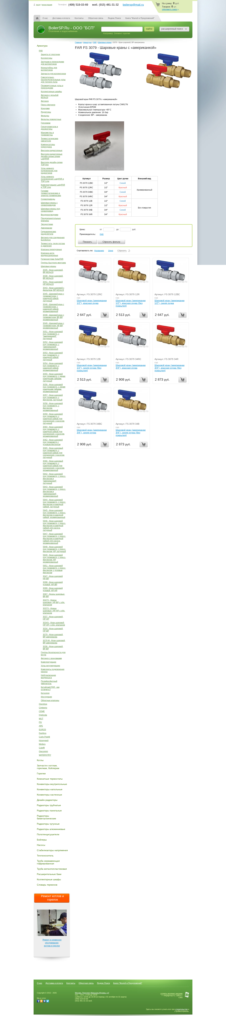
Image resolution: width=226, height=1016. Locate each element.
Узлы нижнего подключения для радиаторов (49, 170)
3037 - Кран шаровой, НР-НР (53, 618)
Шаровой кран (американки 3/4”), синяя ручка (92, 431)
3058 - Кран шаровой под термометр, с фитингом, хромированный (53, 407)
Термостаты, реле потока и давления (53, 244)
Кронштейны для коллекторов (49, 69)
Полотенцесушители (48, 834)
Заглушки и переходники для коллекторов (52, 63)
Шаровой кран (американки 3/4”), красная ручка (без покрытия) (169, 368)
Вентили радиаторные (51, 150)
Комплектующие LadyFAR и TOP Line (53, 186)
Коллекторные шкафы (51, 91)
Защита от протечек (50, 54)
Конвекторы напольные (49, 789)
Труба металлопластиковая (52, 868)
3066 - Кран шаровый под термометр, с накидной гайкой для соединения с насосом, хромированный (54, 465)
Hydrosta (43, 715)
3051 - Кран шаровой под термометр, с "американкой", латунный (53, 335)
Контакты (79, 18)
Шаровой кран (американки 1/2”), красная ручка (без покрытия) (131, 303)
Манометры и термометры (47, 133)
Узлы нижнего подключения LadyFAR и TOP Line (52, 178)
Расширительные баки (49, 874)
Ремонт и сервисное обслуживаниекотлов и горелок (52, 943)
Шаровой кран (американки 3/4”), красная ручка (131, 366)
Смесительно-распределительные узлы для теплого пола (53, 79)
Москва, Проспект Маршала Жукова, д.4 (92, 993)
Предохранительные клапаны (51, 219)
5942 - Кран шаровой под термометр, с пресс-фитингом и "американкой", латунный (54, 478)
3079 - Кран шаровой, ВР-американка (53, 635)
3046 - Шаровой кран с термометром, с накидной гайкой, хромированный (53, 308)
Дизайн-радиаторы (47, 800)
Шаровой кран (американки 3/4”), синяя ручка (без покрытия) (131, 433)
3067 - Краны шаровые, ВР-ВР (54, 595)
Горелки (41, 773)
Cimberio (43, 708)
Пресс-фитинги (48, 105)
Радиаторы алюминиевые (51, 829)
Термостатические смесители (49, 139)
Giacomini (43, 751)
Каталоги (45, 693)
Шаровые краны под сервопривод (50, 210)
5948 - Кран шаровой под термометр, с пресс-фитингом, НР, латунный (54, 549)
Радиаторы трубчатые (49, 805)
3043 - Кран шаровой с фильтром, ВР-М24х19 (53, 289)
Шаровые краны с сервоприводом (49, 204)
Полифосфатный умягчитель (49, 682)
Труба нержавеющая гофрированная (48, 862)
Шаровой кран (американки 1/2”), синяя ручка (169, 301)
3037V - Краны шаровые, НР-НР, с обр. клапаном (54, 610)
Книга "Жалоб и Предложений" (139, 18)
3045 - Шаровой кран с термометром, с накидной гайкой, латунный (53, 297)
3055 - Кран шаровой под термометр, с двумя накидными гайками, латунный (54, 377)
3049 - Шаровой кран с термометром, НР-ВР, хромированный (53, 325)
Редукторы (46, 112)
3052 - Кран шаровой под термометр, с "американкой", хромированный (53, 345)
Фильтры (45, 116)
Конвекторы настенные (49, 794)
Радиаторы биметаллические (46, 817)
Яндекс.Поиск (114, 18)
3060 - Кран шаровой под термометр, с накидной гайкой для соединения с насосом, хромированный (54, 431)
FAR (41, 51)
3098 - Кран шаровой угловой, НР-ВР (53, 583)
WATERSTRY (45, 755)
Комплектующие (48, 662)
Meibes (42, 744)
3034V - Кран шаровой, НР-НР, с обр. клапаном (54, 623)
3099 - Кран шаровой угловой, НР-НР (53, 589)
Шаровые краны (48, 266)
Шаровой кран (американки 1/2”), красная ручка (92, 301)
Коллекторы (46, 58)
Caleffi (42, 748)
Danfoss (42, 733)
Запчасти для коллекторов (53, 74)
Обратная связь (95, 18)
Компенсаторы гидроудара (48, 145)
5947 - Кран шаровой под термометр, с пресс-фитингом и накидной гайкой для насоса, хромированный (54, 538)
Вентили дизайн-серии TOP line (52, 163)
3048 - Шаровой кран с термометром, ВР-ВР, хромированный (53, 317)
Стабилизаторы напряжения (52, 850)
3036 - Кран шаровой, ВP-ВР (53, 647)
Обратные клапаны (50, 700)
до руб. (126, 229)
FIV (40, 722)
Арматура (42, 45)
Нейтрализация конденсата (48, 676)
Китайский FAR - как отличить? (50, 688)
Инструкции (46, 697)
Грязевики (45, 123)
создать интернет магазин (171, 993)
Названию (99, 250)
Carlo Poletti (44, 737)
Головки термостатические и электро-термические (51, 193)
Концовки (45, 108)
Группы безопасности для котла (53, 653)
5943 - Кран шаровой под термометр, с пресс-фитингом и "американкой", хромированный (54, 491)
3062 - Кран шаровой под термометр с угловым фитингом (53, 442)
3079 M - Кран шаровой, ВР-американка (54, 641)
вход (38, 5)
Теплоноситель (45, 855)
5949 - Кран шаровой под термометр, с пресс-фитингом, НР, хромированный (54, 558)
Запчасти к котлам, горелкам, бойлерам (48, 766)
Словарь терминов (47, 884)
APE (41, 726)
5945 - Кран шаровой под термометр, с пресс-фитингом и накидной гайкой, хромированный (54, 514)
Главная (39, 18)
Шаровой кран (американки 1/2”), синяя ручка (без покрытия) (92, 368)
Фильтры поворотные (51, 119)
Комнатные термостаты (50, 778)
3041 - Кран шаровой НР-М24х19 (53, 283)
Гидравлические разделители (48, 232)
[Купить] (105, 315)
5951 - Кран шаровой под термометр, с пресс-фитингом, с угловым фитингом (54, 569)
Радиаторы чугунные (48, 823)
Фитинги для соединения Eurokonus (53, 238)
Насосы (41, 845)
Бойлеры (42, 839)
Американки (46, 228)
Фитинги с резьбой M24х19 (49, 96)
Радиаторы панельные (49, 810)
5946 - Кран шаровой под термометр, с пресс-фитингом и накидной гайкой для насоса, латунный (54, 525)
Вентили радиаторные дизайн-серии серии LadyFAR (51, 156)
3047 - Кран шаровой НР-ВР (53, 577)
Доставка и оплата (61, 18)
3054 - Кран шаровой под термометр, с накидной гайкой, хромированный (53, 367)
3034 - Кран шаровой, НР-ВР (53, 629)
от (101, 229)
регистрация (47, 5)
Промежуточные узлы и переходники (52, 86)
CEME (42, 711)
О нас (45, 18)
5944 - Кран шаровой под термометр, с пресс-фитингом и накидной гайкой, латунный (54, 503)
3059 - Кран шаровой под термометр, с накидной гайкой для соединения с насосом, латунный (54, 418)
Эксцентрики (47, 224)
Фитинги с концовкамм (51, 658)
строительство (181, 1009)
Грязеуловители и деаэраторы (49, 127)
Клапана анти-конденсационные (49, 254)
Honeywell (43, 740)
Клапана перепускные (51, 249)
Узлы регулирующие (50, 666)
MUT (41, 719)
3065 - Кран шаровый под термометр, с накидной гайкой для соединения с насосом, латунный (54, 453)
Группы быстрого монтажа (53, 263)
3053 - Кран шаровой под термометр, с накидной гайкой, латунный (53, 356)
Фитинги (45, 101)
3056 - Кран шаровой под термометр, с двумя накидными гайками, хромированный (54, 388)
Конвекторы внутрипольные (52, 784)
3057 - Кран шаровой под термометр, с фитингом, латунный (53, 397)
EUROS (42, 729)
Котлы (40, 760)
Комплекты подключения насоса (52, 670)
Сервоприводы (48, 199)
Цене (110, 250)
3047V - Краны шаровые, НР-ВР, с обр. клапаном (54, 602)
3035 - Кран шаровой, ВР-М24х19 (53, 271)
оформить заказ (169, 9)
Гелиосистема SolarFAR (52, 259)
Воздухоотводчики (49, 215)
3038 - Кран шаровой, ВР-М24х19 (53, 277)
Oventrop (43, 704)
